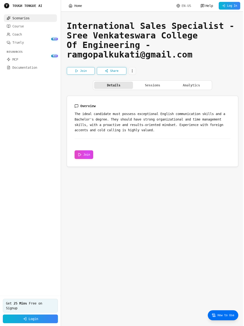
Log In (232, 5)
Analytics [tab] (191, 85)
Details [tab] (113, 85)
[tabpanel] (152, 131)
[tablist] (152, 85)
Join (86, 154)
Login (33, 319)
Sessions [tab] (152, 85)
